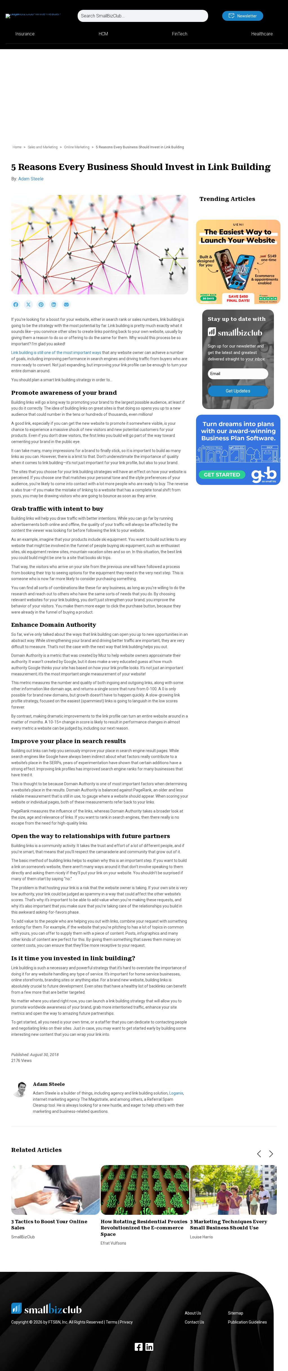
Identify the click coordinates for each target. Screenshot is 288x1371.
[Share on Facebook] (17, 307)
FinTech (179, 34)
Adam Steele (31, 178)
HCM (103, 34)
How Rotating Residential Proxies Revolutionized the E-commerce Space (144, 1228)
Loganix (176, 1093)
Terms (111, 1322)
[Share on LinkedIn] (55, 307)
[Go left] (259, 1154)
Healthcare (262, 34)
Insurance (25, 34)
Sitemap (235, 1313)
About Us (193, 1313)
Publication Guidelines (247, 1322)
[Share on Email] (68, 307)
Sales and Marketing (43, 147)
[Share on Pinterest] (43, 307)
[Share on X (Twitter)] (30, 307)
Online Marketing (76, 147)
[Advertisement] (144, 99)
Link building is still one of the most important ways (56, 352)
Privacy (126, 1322)
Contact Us (194, 1322)
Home (17, 147)
